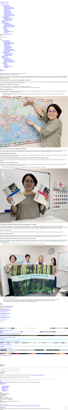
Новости (5, 28)
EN (0, 69)
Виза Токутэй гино (7, 54)
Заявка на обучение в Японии (9, 15)
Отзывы (5, 29)
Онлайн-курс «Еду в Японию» (9, 25)
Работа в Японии (5, 17)
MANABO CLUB (7, 13)
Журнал (3, 21)
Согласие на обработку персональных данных (8, 405)
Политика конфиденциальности (34, 405)
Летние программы (7, 11)
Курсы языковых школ (8, 24)
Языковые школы (7, 6)
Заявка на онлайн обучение (9, 26)
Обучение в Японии (5, 5)
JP (1, 69)
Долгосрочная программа (8, 7)
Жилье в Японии (5, 56)
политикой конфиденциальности (38, 374)
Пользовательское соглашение (22, 405)
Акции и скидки (7, 9)
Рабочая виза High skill (8, 55)
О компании (4, 27)
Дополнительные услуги (8, 31)
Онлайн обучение (5, 22)
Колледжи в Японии (8, 12)
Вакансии (6, 32)
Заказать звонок (3, 70)
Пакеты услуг (6, 10)
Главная (1, 73)
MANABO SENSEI (7, 23)
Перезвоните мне (3, 383)
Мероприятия (6, 30)
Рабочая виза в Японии (8, 18)
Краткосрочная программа (9, 8)
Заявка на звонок (7, 16)
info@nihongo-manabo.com (7, 34)
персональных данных (15, 374)
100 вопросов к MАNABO (9, 14)
